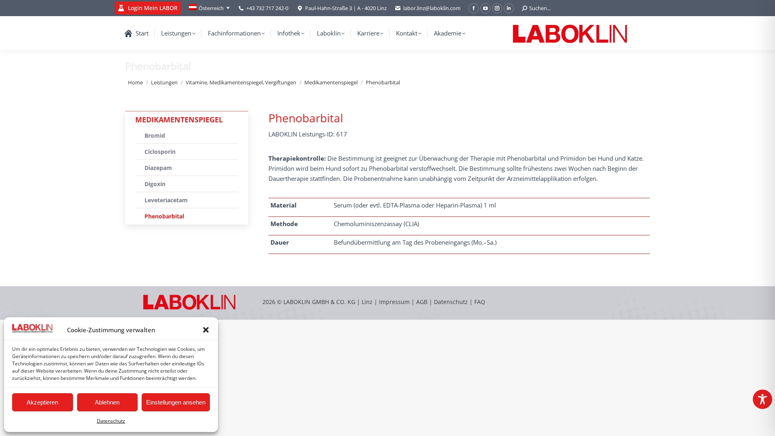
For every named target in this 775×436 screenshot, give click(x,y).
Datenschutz (111, 420)
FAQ (479, 302)
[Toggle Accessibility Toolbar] (762, 399)
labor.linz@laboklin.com (432, 8)
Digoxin (155, 184)
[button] (206, 330)
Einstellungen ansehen (175, 402)
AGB (422, 302)
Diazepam (158, 168)
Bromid (155, 135)
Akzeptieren (42, 402)
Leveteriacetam (166, 200)
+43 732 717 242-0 (267, 8)
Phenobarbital (164, 216)
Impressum (394, 302)
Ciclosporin (160, 151)
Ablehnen (107, 402)
